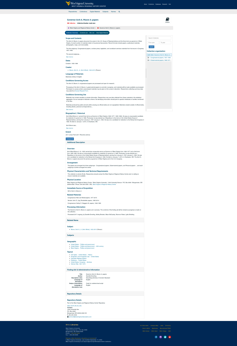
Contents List (84, 33)
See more (69, 57)
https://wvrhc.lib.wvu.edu (74, 306)
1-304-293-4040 (75, 333)
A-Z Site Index (144, 325)
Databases (158, 4)
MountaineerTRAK (165, 328)
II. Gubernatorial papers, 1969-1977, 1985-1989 (164, 60)
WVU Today (163, 331)
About (145, 4)
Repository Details (74, 294)
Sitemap (68, 338)
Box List (92, 33)
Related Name (72, 220)
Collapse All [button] (70, 139)
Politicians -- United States (78, 260)
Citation (167, 22)
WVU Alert (154, 331)
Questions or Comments (89, 338)
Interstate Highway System (79, 258)
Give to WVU (146, 328)
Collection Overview (72, 33)
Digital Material (95, 11)
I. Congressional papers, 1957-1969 (160, 57)
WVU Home (146, 331)
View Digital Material (102, 33)
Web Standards (76, 338)
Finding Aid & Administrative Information (83, 270)
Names (113, 11)
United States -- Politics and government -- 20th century (87, 246)
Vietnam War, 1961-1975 (78, 264)
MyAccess (155, 328)
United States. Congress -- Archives (81, 262)
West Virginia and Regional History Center (82, 28)
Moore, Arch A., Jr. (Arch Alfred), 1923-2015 (82, 70)
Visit (170, 4)
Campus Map (154, 325)
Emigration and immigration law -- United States (85, 256)
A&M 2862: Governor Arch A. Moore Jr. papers (161, 55)
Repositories (73, 11)
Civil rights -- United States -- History (81, 255)
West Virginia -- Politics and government (82, 248)
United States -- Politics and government (83, 244)
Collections (151, 4)
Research (164, 4)
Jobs (161, 325)
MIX (169, 331)
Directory (168, 325)
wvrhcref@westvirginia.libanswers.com (80, 317)
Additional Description (76, 142)
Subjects (105, 11)
